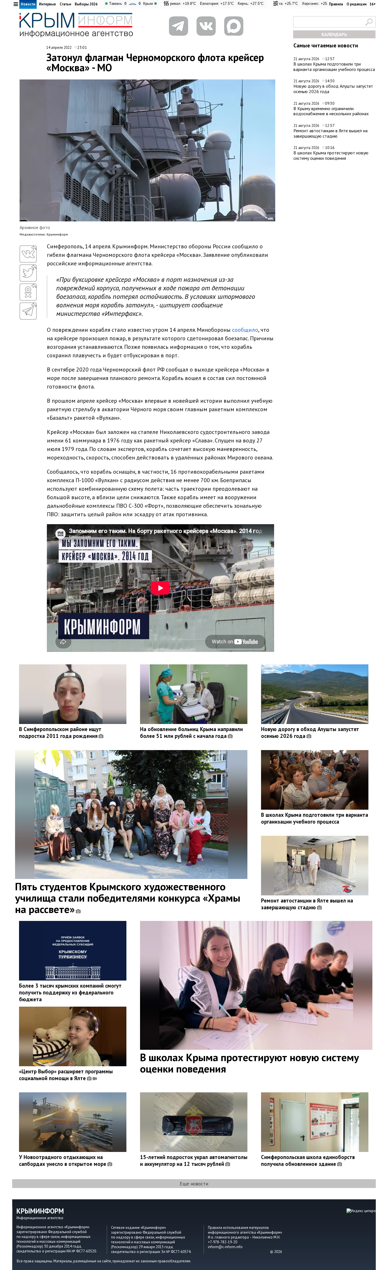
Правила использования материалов (238, 1227)
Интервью (47, 4)
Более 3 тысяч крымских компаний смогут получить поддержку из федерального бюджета (70, 992)
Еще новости (194, 1183)
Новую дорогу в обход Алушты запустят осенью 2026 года (333, 88)
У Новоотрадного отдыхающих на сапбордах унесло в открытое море (62, 1160)
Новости (28, 4)
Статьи (65, 4)
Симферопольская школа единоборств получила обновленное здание (308, 1160)
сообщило (245, 329)
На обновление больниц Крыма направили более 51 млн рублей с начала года (191, 732)
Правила (336, 4)
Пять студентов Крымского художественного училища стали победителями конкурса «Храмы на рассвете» (127, 897)
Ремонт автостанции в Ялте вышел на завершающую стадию (330, 133)
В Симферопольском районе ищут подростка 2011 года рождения (60, 732)
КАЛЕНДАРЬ (334, 34)
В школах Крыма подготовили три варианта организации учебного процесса (334, 66)
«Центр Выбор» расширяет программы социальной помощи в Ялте (66, 1075)
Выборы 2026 (86, 4)
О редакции (356, 4)
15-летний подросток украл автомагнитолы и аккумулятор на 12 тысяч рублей (193, 1160)
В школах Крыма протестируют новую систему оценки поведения (330, 155)
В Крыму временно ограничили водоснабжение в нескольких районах (331, 111)
